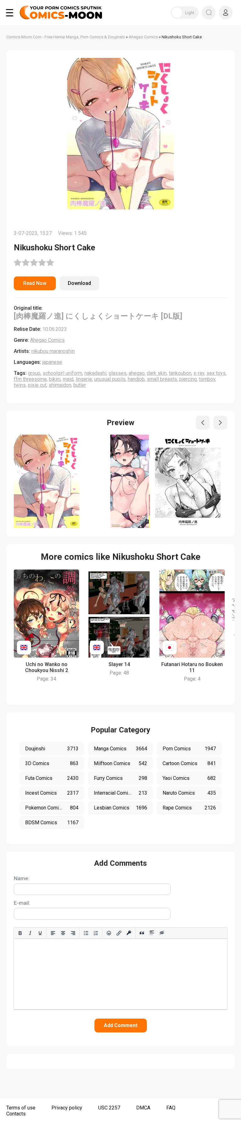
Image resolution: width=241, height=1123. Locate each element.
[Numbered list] (96, 933)
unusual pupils (110, 379)
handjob (136, 379)
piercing (188, 379)
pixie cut (37, 385)
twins (20, 385)
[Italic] (30, 933)
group (34, 373)
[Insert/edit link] (119, 933)
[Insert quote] (141, 933)
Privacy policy (66, 1108)
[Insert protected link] (129, 933)
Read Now (34, 283)
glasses (117, 373)
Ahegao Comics (47, 340)
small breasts (162, 379)
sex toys (216, 373)
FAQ (170, 1108)
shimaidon (60, 385)
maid (68, 379)
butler (79, 385)
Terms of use (20, 1108)
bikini (55, 379)
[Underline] (40, 933)
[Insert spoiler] (151, 933)
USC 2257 (109, 1108)
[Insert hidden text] (162, 933)
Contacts (16, 1114)
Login (226, 12)
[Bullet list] (86, 933)
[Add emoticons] (108, 933)
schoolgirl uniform (62, 373)
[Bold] (20, 933)
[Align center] (63, 933)
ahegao (137, 373)
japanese (52, 362)
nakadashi (95, 373)
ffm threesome (30, 379)
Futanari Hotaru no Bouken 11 (192, 667)
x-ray (199, 373)
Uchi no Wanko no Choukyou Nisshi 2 (46, 667)
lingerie (84, 379)
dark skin (157, 373)
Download (79, 283)
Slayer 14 (119, 664)
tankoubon (180, 373)
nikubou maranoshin (53, 351)
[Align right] (73, 933)
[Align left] (53, 933)
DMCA (143, 1108)
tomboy (207, 379)
